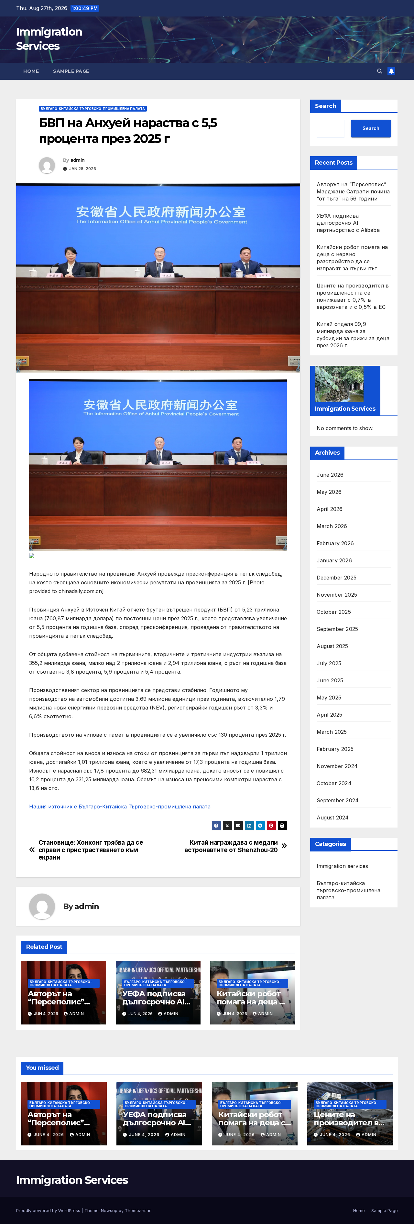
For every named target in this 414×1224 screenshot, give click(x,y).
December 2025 (337, 577)
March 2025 (332, 731)
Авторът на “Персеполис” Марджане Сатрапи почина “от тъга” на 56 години (353, 191)
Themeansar (137, 1210)
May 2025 (329, 697)
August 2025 (332, 646)
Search (325, 106)
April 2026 (330, 508)
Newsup (109, 1210)
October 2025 (334, 611)
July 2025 (329, 663)
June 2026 (330, 474)
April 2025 (330, 714)
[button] (379, 71)
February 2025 (335, 748)
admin (78, 160)
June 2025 (330, 680)
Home (31, 71)
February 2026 (335, 543)
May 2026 (329, 491)
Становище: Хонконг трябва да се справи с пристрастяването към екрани (90, 850)
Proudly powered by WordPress (49, 1210)
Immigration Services (72, 1180)
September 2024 (338, 800)
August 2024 (333, 817)
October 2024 (334, 783)
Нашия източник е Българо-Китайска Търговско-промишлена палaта (120, 806)
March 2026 (332, 526)
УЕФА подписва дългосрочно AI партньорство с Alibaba (348, 222)
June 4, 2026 (49, 1134)
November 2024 (337, 766)
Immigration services (342, 865)
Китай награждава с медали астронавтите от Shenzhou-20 (231, 846)
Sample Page (71, 71)
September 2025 (337, 628)
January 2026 (334, 560)
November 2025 (337, 594)
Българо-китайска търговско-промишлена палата (93, 109)
